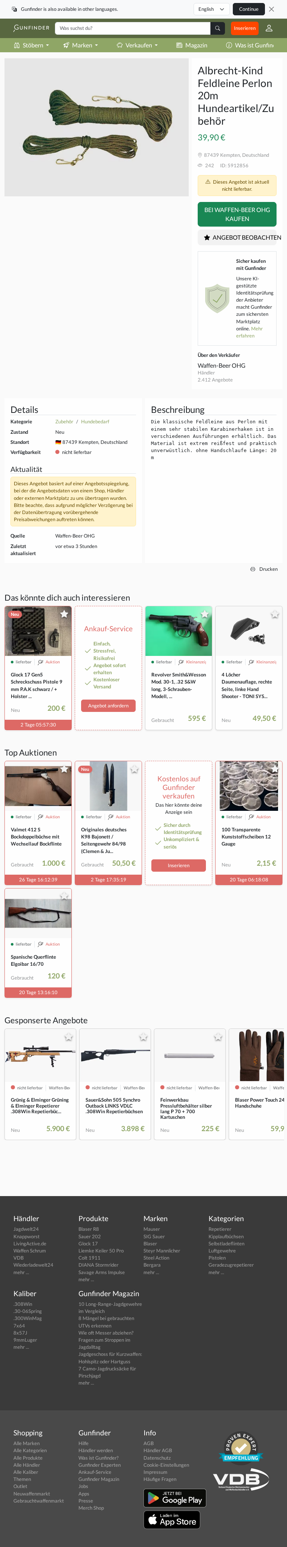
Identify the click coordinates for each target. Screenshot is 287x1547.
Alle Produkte (28, 1458)
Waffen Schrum (29, 1251)
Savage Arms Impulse (101, 1272)
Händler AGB (158, 1450)
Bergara (152, 1265)
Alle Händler (26, 1465)
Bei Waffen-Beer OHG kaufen (237, 214)
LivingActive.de (29, 1243)
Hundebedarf (95, 421)
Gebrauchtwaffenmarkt (38, 1501)
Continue (249, 9)
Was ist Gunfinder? (98, 1458)
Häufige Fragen (160, 1479)
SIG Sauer (154, 1236)
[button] (266, 28)
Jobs (83, 1486)
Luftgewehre (222, 1251)
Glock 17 (88, 1243)
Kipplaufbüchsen (226, 1236)
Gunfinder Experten (99, 1465)
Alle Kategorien (30, 1450)
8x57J (20, 1333)
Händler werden (95, 1450)
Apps (83, 1494)
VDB (18, 1258)
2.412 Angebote (215, 380)
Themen (22, 1479)
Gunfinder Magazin (98, 1479)
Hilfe (83, 1443)
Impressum (155, 1472)
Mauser (152, 1229)
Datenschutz (157, 1458)
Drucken (268, 569)
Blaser (150, 1243)
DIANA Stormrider (98, 1265)
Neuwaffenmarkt (31, 1494)
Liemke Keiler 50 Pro (101, 1251)
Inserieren (245, 28)
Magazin (196, 45)
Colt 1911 (89, 1258)
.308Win (22, 1304)
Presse (85, 1501)
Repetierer (220, 1229)
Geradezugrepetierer (231, 1265)
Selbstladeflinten (226, 1243)
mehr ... (21, 1272)
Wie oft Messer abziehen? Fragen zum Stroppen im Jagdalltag (105, 1340)
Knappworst (26, 1236)
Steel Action (156, 1258)
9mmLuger (25, 1340)
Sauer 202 (89, 1236)
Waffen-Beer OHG (222, 365)
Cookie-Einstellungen (166, 1465)
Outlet (20, 1486)
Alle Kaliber (25, 1472)
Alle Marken (26, 1443)
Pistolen (217, 1258)
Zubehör (64, 421)
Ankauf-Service (94, 1472)
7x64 (19, 1326)
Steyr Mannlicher (162, 1251)
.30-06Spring (27, 1311)
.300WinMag (27, 1318)
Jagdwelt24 (26, 1229)
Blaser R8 (88, 1229)
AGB (149, 1443)
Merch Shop (91, 1508)
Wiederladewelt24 (33, 1265)
